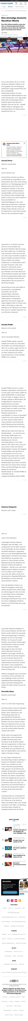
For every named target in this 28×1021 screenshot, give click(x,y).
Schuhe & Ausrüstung (19, 6)
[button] (14, 45)
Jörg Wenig (4, 32)
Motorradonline (7, 1010)
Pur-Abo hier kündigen (19, 938)
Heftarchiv (21, 964)
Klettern (23, 1001)
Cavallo (11, 1001)
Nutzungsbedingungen (13, 912)
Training (3, 6)
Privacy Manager (6, 921)
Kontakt (5, 908)
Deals (14, 956)
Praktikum (6, 926)
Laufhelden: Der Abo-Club (18, 934)
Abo (9, 934)
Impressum (18, 908)
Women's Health (19, 1015)
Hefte (12, 0)
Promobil (21, 1010)
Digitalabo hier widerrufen (17, 926)
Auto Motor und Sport (14, 997)
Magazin (4, 934)
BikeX (23, 997)
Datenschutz (22, 917)
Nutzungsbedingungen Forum (9, 917)
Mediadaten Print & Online (10, 964)
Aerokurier (4, 997)
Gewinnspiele (8, 956)
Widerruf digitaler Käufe (8, 943)
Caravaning (4, 1001)
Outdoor (15, 1010)
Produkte (16, 0)
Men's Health (17, 1006)
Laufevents (10, 6)
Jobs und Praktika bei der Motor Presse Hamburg (14, 972)
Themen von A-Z (18, 951)
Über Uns (10, 908)
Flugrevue (17, 1001)
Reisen (4, 938)
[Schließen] (24, 143)
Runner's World (9, 1015)
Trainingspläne (8, 951)
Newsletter (20, 956)
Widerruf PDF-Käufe (21, 943)
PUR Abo (9, 938)
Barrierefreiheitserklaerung (18, 921)
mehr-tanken (9, 1006)
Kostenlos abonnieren (10, 892)
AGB (23, 908)
